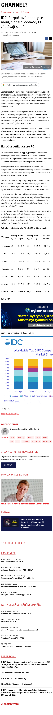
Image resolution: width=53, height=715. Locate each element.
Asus (38, 437)
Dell (45, 437)
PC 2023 (36, 441)
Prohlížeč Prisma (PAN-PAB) (12, 638)
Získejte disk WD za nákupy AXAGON (16, 594)
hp (12, 441)
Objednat (8, 465)
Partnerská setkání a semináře (21, 604)
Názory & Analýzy (22, 12)
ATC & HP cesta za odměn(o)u (14, 678)
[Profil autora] (5, 431)
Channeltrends (6, 12)
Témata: (4, 437)
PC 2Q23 (47, 441)
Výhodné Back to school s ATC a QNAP (17, 570)
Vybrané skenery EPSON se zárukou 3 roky (18, 586)
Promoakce (8, 553)
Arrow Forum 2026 (8, 621)
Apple (30, 437)
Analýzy (21, 437)
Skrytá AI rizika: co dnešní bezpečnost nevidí (19, 630)
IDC (17, 441)
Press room (8, 656)
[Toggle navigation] (49, 5)
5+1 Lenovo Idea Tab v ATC (12, 561)
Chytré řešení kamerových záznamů (16, 684)
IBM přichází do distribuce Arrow (15, 673)
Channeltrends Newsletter (19, 451)
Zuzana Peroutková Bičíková (13, 32)
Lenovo (26, 441)
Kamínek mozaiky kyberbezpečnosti (16, 613)
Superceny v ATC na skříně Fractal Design (18, 578)
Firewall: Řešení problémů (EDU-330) (16, 646)
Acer (12, 437)
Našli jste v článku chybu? (10, 414)
